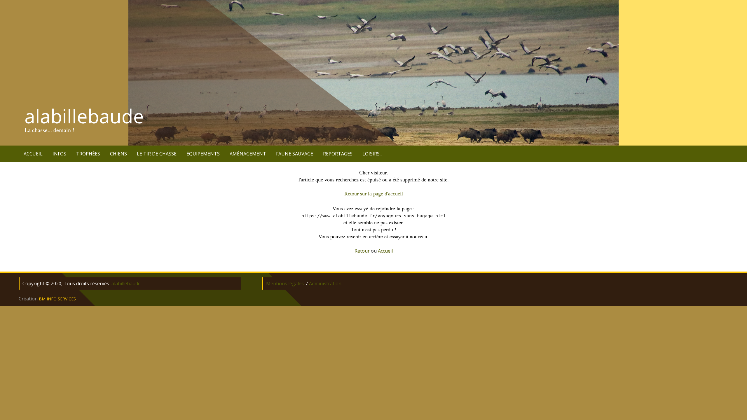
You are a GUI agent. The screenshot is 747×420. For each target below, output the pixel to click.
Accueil (385, 251)
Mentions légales (285, 283)
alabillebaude (84, 116)
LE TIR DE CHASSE (157, 153)
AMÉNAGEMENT (248, 153)
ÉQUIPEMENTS (203, 153)
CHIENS (118, 153)
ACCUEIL (33, 153)
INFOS (59, 153)
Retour (362, 251)
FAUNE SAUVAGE (294, 153)
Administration (325, 283)
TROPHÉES (88, 153)
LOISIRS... (372, 153)
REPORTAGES (337, 153)
